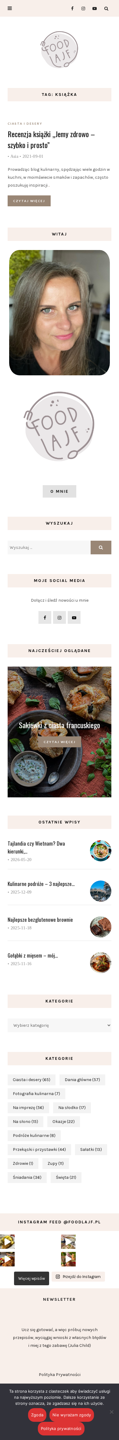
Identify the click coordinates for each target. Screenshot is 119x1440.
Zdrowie (23, 1163)
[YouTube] (93, 8)
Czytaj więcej (29, 201)
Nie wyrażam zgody (71, 1414)
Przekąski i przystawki (39, 1149)
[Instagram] (81, 8)
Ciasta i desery (25, 123)
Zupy (56, 1163)
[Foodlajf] (59, 51)
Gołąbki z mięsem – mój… (33, 955)
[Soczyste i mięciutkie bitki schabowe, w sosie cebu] (7, 1242)
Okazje (63, 1121)
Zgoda (37, 1414)
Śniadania (27, 1177)
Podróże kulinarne (34, 1135)
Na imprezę (28, 1107)
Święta (66, 1177)
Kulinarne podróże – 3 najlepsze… (41, 883)
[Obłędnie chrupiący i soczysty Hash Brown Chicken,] (7, 1259)
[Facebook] (70, 8)
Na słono (25, 1121)
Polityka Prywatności (60, 1374)
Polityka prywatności (61, 1428)
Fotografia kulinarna (36, 1093)
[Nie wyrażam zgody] (111, 1412)
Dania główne (82, 1079)
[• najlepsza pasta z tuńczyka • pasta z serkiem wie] (68, 1242)
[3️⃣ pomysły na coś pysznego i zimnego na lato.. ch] (68, 1259)
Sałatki (91, 1149)
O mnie (59, 491)
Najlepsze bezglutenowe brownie (40, 919)
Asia (14, 156)
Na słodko (72, 1107)
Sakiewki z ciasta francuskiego (59, 724)
